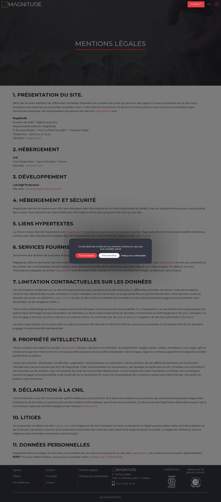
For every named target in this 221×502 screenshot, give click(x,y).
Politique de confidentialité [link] (133, 255)
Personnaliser (109, 255)
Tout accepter (86, 255)
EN (208, 4)
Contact (196, 4)
